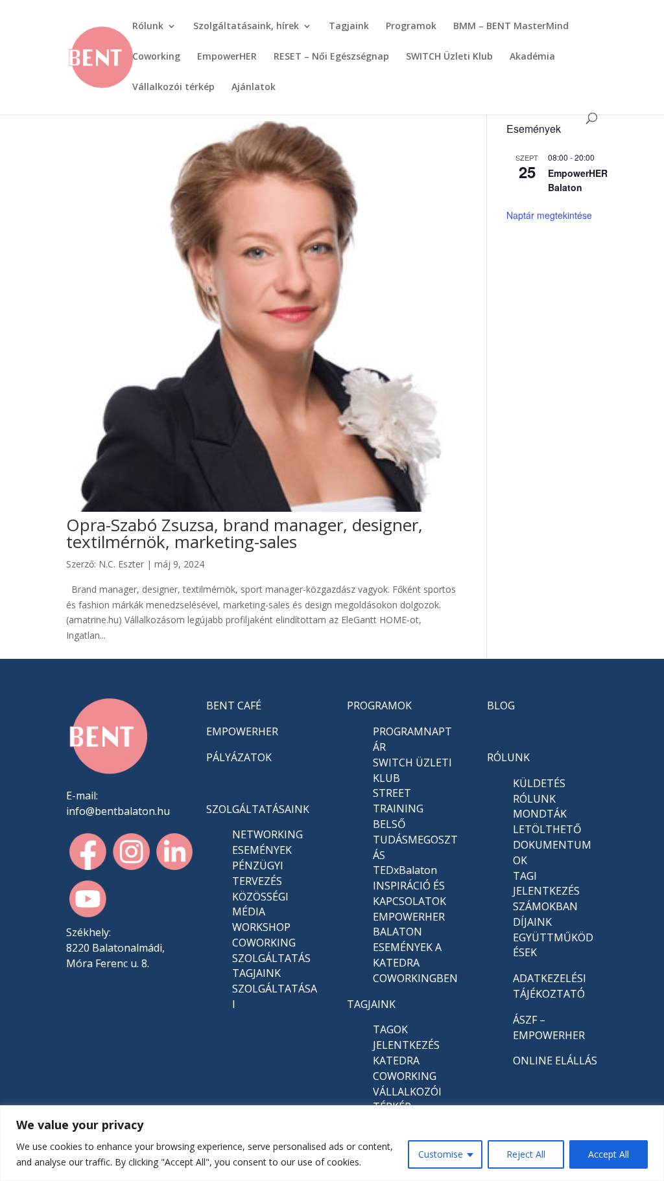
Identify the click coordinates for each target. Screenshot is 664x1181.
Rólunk (147, 26)
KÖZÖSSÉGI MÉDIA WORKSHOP (261, 912)
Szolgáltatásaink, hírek (246, 26)
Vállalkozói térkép (173, 87)
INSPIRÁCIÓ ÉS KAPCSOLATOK (409, 893)
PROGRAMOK (379, 705)
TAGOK (390, 1029)
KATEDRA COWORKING (404, 1068)
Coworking (156, 57)
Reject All (525, 1154)
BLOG (501, 705)
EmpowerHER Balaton (578, 180)
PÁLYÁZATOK (239, 757)
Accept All (608, 1154)
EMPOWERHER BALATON (409, 924)
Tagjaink (349, 26)
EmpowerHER (227, 57)
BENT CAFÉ (233, 705)
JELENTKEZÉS (406, 1045)
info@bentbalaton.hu (118, 811)
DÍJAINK (532, 922)
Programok (411, 26)
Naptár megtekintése (549, 215)
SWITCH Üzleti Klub (449, 57)
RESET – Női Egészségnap (331, 57)
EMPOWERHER (242, 731)
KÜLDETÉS (539, 783)
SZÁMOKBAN (545, 906)
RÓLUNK (508, 757)
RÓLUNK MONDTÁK (540, 806)
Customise (440, 1154)
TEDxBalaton (405, 870)
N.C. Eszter (121, 564)
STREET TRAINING (398, 801)
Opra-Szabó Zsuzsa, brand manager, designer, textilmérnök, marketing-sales (244, 533)
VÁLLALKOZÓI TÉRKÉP (407, 1099)
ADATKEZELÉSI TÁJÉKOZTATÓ (549, 986)
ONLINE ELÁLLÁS (555, 1060)
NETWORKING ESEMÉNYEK (267, 842)
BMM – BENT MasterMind (511, 26)
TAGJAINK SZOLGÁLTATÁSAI (274, 988)
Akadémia (532, 57)
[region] (332, 1143)
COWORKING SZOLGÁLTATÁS (271, 950)
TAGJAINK (371, 1004)
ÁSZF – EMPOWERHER (549, 1027)
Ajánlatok (253, 87)
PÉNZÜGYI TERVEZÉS (257, 873)
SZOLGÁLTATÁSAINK (257, 809)
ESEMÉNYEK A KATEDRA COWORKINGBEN (415, 962)
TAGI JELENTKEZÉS (546, 884)
